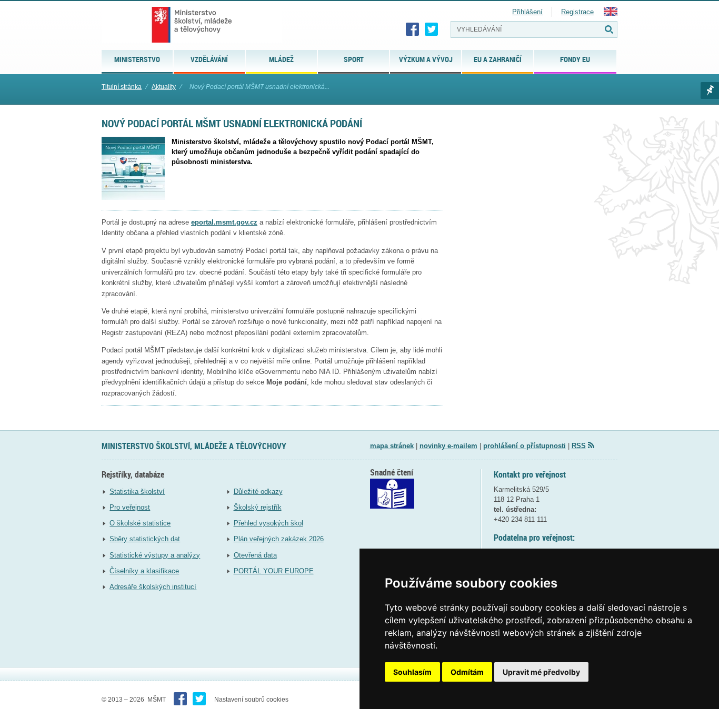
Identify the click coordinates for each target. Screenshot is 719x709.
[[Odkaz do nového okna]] (392, 506)
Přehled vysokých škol (268, 523)
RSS (579, 446)
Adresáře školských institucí (152, 587)
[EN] (610, 13)
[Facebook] (413, 29)
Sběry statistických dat (144, 539)
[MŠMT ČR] (192, 25)
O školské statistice (140, 523)
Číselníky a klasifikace (144, 571)
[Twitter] (431, 29)
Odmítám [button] (467, 671)
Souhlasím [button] (412, 671)
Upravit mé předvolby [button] (541, 671)
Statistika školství (137, 491)
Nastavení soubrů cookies (251, 699)
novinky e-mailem (448, 446)
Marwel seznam (710, 90)
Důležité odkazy (258, 491)
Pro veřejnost (129, 507)
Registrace (577, 12)
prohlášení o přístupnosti (524, 446)
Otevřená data (255, 555)
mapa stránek (392, 446)
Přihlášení (527, 12)
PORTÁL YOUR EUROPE (274, 571)
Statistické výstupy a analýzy (154, 555)
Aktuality (164, 86)
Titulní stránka (122, 86)
